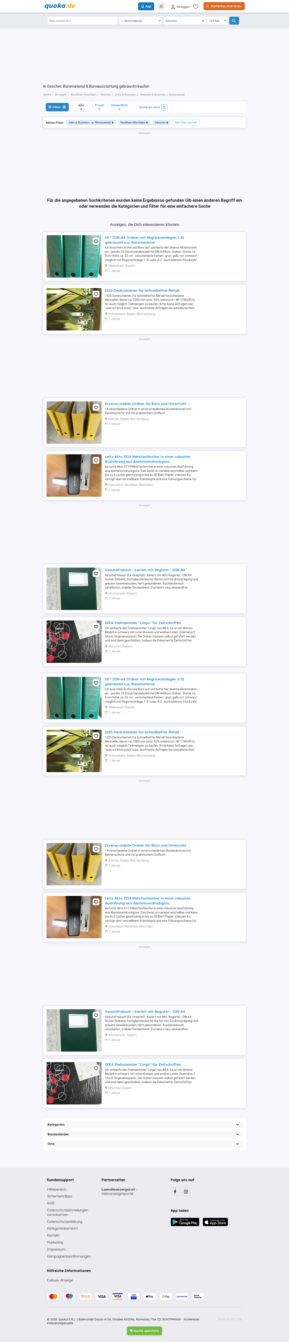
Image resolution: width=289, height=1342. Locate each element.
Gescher (160, 122)
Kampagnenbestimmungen (69, 1256)
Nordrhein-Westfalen (132, 122)
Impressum (56, 1249)
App (148, 6)
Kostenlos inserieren (226, 6)
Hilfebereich (56, 1189)
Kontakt (53, 1235)
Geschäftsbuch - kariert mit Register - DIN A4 (145, 570)
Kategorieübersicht (62, 1228)
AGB (50, 1203)
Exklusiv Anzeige (60, 1280)
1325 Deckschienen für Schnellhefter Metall (142, 290)
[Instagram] (186, 1191)
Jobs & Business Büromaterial (90, 122)
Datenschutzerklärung (64, 1221)
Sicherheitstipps (59, 1196)
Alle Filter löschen (186, 122)
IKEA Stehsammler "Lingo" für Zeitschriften (143, 623)
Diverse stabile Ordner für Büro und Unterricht (145, 404)
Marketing (55, 1242)
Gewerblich (119, 107)
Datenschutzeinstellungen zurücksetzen (67, 1212)
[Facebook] (175, 1191)
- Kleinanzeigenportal (119, 1191)
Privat (99, 107)
